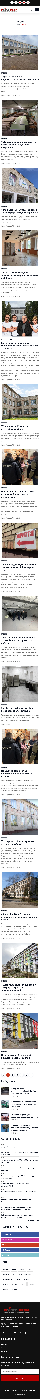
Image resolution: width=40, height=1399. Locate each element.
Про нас (4, 1344)
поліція (5, 1289)
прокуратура (7, 1279)
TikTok (6, 1255)
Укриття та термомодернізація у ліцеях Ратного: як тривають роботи (18, 640)
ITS (24, 1394)
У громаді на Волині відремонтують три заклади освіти (20, 78)
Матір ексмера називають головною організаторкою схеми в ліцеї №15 (19, 346)
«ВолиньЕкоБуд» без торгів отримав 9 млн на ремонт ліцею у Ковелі (19, 917)
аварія (31, 1284)
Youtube (8, 1245)
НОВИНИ (4, 73)
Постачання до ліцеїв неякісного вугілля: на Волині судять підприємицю (18, 494)
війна (14, 1269)
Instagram (8, 1239)
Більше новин (33, 1221)
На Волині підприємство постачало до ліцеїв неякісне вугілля (16, 774)
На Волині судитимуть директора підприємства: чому (24, 1116)
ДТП (23, 1284)
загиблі (14, 1284)
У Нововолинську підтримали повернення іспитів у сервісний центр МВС (24, 1104)
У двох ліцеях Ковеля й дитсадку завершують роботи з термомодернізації (18, 987)
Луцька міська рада (25, 1274)
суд (30, 1269)
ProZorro (4, 863)
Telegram (8, 1250)
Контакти (4, 1352)
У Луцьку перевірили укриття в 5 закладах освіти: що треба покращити (18, 145)
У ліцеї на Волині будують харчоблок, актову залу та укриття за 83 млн (19, 275)
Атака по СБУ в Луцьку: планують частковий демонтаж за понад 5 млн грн (24, 1127)
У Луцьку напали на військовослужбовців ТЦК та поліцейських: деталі (23, 1091)
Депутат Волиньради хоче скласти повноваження (19, 1147)
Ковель (5, 1284)
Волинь (5, 1269)
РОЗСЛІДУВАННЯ (7, 339)
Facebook (8, 1234)
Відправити (20, 1378)
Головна (17, 25)
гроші (18, 1279)
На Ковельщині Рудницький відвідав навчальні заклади (16, 1056)
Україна (26, 1279)
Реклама (4, 1348)
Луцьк (22, 1269)
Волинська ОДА (8, 1274)
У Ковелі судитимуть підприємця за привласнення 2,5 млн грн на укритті (18, 567)
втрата (14, 1289)
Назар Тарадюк (6, 95)
